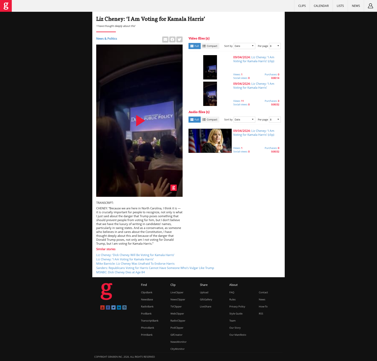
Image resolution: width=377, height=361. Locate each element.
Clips (302, 6)
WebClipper (177, 313)
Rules (232, 299)
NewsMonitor (178, 342)
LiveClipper (176, 292)
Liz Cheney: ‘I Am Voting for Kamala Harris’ (125, 259)
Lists (340, 6)
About (233, 285)
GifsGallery (206, 299)
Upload (204, 292)
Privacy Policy (237, 306)
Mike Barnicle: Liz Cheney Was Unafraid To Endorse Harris (135, 263)
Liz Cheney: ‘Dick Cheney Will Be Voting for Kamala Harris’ (135, 255)
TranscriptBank (149, 320)
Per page (263, 46)
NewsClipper (177, 299)
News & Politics (106, 38)
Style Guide (235, 313)
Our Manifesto (237, 334)
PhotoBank (147, 327)
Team (232, 320)
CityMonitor (177, 349)
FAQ (231, 292)
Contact (263, 292)
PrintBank (147, 334)
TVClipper (176, 306)
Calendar (321, 6)
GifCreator (176, 334)
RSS (261, 313)
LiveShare (205, 306)
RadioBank (147, 306)
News (356, 6)
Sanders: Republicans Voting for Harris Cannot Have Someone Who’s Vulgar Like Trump (155, 268)
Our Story (235, 327)
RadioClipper (177, 320)
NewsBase (147, 299)
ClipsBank (146, 292)
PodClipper (176, 327)
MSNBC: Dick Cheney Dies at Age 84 (120, 272)
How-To (263, 306)
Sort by (228, 46)
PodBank (146, 313)
